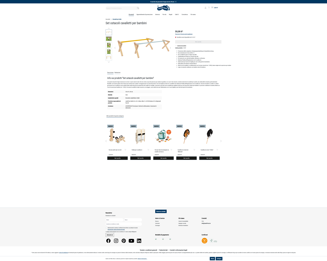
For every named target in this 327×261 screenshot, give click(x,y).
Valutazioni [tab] (117, 72)
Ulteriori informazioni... (142, 258)
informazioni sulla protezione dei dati (116, 229)
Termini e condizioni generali (148, 250)
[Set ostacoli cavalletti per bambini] (143, 48)
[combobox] (123, 8)
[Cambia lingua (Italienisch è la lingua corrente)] (220, 8)
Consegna (157, 225)
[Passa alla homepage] (163, 8)
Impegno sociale (182, 223)
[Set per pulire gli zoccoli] (117, 136)
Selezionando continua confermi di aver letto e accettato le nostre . (123, 228)
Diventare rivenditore (183, 225)
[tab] (110, 72)
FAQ (203, 221)
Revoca (157, 221)
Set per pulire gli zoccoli (115, 150)
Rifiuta (212, 258)
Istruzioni (157, 223)
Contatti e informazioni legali (178, 250)
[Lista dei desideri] (209, 7)
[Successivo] (170, 48)
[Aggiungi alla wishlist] (125, 150)
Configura (219, 258)
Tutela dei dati (163, 250)
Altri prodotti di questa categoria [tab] (115, 116)
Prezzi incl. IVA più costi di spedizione (183, 34)
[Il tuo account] (205, 7)
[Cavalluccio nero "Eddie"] (209, 136)
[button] (175, 2)
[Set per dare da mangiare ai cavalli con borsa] (163, 136)
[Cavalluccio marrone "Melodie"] (186, 136)
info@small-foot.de (206, 223)
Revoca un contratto (161, 211)
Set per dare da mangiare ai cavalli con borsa (162, 151)
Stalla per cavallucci (137, 150)
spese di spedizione (63, 252)
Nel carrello (118, 158)
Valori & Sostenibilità (183, 221)
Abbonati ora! (110, 235)
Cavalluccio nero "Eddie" (207, 150)
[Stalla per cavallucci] (140, 136)
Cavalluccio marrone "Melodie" (183, 151)
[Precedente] (115, 48)
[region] (138, 48)
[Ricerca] (138, 7)
